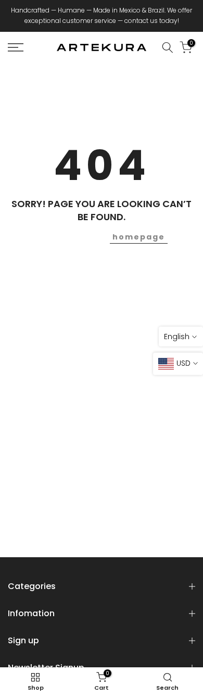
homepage (138, 237)
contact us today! (151, 20)
